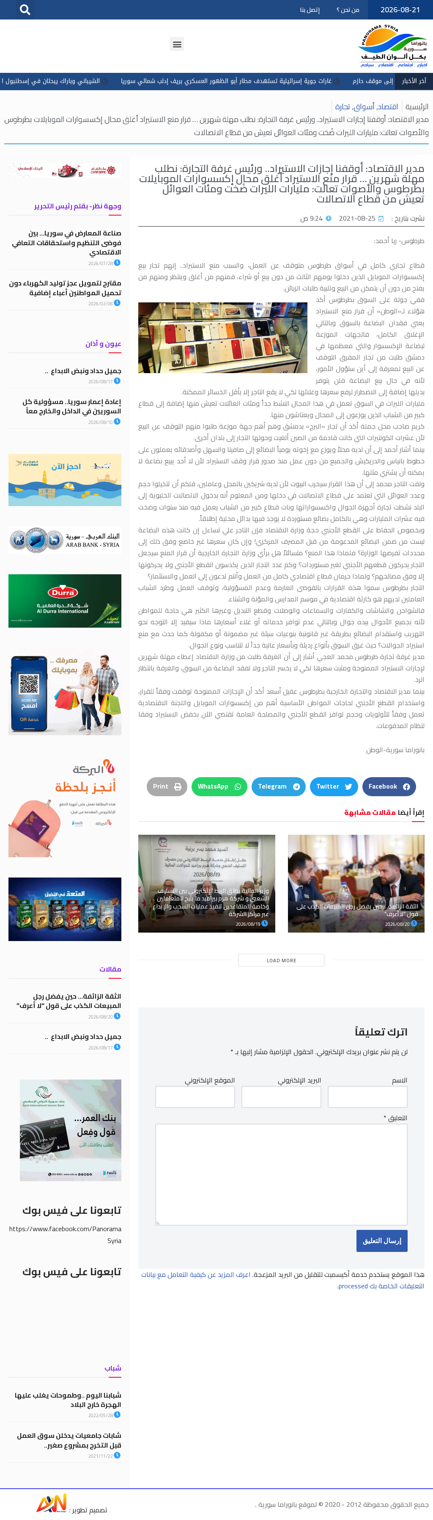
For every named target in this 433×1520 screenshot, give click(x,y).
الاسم (400, 1080)
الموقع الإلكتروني (210, 1080)
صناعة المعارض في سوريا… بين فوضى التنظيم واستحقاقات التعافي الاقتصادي (66, 242)
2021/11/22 (101, 1456)
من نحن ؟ (348, 9)
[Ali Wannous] (51, 1509)
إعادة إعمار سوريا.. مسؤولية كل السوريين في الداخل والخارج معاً (71, 406)
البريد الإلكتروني (299, 1080)
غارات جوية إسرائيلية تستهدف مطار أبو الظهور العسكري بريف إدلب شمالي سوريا (273, 81)
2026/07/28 (101, 263)
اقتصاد (388, 107)
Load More (281, 960)
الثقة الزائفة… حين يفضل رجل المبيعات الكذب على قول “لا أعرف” (357, 910)
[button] (25, 9)
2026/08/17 (101, 381)
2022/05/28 (101, 1415)
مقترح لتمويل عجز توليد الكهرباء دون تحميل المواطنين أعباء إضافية (65, 288)
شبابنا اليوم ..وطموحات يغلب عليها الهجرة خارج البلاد (68, 1400)
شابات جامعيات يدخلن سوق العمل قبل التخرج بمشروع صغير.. (69, 1440)
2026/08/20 (398, 924)
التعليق (396, 1118)
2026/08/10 (101, 422)
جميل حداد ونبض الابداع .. (83, 370)
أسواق (364, 107)
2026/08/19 (248, 924)
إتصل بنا (310, 9)
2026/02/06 (101, 303)
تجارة (342, 107)
